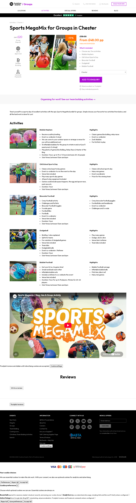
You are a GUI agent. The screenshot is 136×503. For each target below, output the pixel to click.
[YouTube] (84, 421)
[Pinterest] (72, 427)
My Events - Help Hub (47, 440)
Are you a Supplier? (46, 432)
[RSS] (90, 427)
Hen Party (13, 420)
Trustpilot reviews (17, 404)
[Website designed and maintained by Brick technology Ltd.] (122, 456)
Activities (45, 11)
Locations (22, 11)
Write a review (16, 388)
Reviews (95, 11)
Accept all (24, 482)
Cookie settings (56, 366)
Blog (116, 11)
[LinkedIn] (90, 421)
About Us (43, 423)
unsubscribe (105, 433)
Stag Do (12, 423)
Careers (42, 426)
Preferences (5, 482)
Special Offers (70, 11)
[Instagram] (78, 427)
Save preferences (15, 501)
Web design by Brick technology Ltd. (103, 457)
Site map (42, 443)
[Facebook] (72, 421)
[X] (78, 421)
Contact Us (43, 429)
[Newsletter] (84, 427)
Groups (28, 4)
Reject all (15, 482)
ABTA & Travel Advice (47, 420)
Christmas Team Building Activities (21, 434)
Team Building (14, 429)
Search (12, 437)
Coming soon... (15, 432)
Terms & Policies (45, 437)
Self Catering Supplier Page (49, 434)
